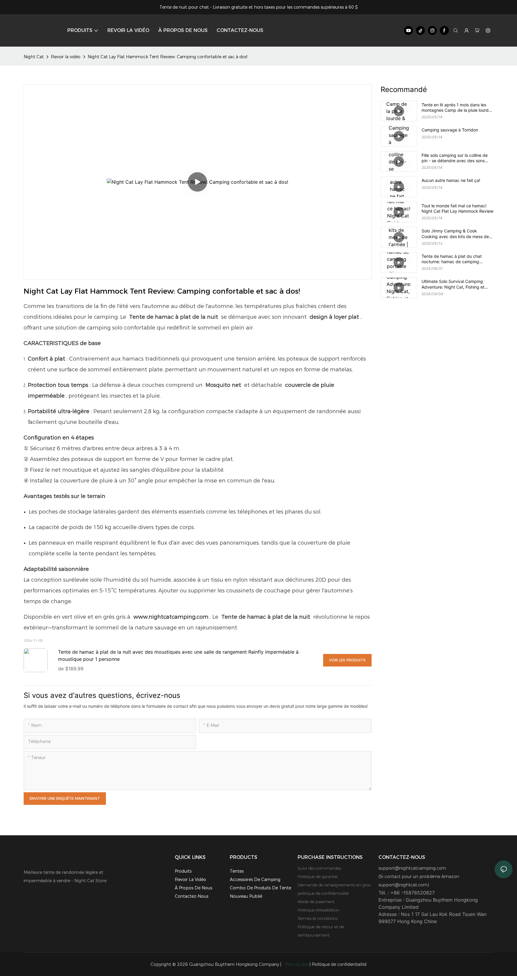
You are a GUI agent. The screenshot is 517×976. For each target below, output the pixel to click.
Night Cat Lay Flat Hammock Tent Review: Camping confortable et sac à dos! (167, 56)
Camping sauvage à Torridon (450, 129)
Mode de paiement (316, 901)
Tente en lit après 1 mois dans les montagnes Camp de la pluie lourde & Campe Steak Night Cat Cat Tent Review (456, 107)
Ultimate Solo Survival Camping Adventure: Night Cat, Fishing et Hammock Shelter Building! (453, 284)
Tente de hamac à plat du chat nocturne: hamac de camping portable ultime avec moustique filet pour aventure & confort (457, 259)
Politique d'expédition (318, 910)
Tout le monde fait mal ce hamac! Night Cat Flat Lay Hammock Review (457, 208)
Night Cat (34, 56)
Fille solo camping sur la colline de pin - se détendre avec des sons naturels (455, 158)
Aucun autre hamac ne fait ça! (451, 180)
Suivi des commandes (319, 868)
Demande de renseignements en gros (334, 885)
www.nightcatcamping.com (171, 617)
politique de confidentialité (323, 893)
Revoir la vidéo (65, 56)
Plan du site (296, 964)
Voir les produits (347, 660)
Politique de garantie (317, 876)
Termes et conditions (317, 918)
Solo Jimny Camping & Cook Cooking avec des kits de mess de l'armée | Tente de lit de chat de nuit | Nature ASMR (457, 233)
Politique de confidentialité (339, 964)
